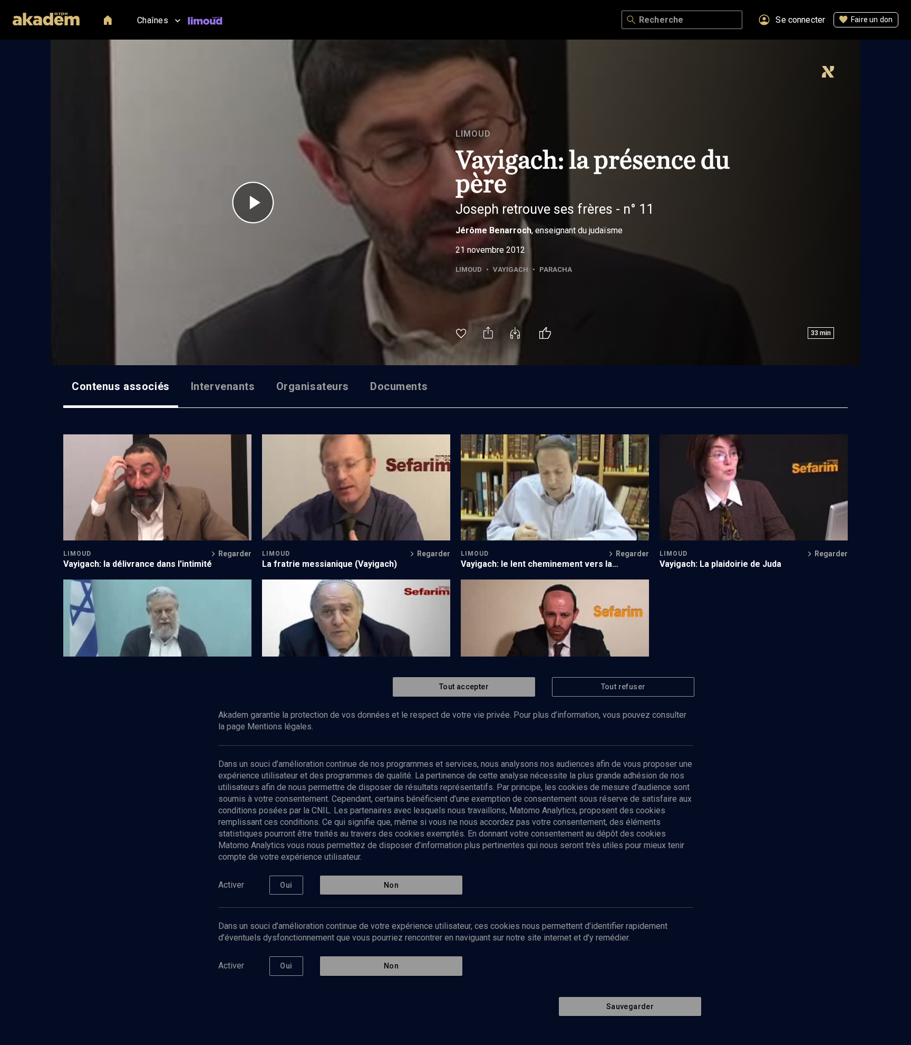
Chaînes (152, 20)
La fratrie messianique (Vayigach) (329, 564)
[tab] (120, 386)
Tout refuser (623, 686)
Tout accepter (464, 686)
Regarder (234, 553)
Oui (286, 885)
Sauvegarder (630, 1006)
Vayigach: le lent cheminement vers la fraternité (536, 564)
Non (391, 885)
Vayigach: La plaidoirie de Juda (720, 564)
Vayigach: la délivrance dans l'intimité (137, 564)
